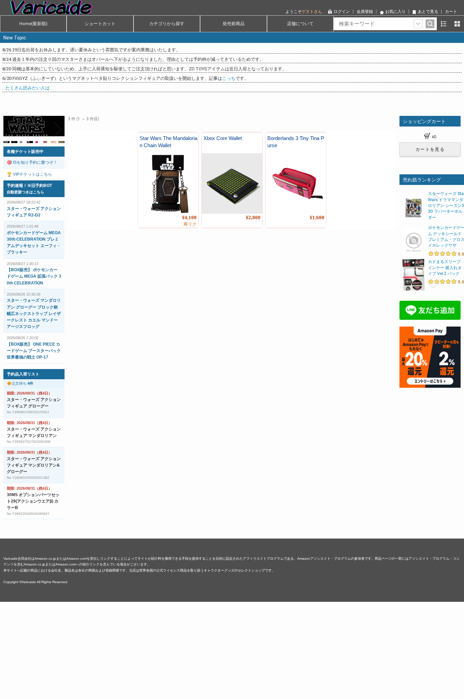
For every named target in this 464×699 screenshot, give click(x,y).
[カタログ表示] (457, 23)
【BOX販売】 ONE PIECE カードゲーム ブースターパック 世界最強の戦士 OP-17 (34, 351)
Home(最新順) (33, 23)
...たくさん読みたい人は (26, 87)
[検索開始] (430, 23)
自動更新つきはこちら (25, 192)
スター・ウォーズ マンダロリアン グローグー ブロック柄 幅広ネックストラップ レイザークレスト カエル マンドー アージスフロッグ (34, 313)
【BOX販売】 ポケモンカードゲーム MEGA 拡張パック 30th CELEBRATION (34, 276)
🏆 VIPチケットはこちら (29, 174)
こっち (228, 78)
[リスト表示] (443, 23)
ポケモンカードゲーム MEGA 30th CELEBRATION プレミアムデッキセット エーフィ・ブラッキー (34, 242)
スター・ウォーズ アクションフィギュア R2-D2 (34, 211)
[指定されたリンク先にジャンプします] (34, 132)
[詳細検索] (418, 23)
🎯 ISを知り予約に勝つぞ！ (32, 162)
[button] (10, 129)
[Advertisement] (204, 649)
